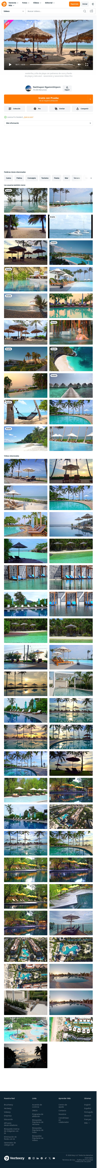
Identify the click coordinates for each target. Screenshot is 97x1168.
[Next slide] (87, 177)
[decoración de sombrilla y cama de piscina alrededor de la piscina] (71, 789)
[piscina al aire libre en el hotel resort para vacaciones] (25, 278)
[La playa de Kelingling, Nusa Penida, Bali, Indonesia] (71, 358)
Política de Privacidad (83, 1160)
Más (10, 5)
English (85, 1103)
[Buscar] (84, 11)
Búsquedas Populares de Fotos (37, 1129)
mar (66, 177)
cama (8, 177)
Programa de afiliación (36, 1114)
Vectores (12, 3)
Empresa (7, 1114)
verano (77, 177)
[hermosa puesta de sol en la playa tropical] (25, 304)
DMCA (34, 1109)
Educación (8, 1118)
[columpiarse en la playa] (25, 411)
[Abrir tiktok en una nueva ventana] (46, 1158)
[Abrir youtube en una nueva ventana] (54, 1158)
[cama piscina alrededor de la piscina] (71, 550)
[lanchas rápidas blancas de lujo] (70, 225)
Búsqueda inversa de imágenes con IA (11, 1129)
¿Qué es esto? (28, 117)
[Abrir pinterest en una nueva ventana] (42, 1158)
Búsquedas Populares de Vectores (37, 1121)
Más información (12, 122)
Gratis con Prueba (48, 99)
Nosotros (61, 1113)
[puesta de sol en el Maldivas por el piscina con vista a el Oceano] (25, 1055)
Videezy (7, 1111)
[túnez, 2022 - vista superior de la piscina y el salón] (71, 251)
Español (85, 1107)
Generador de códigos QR (10, 1142)
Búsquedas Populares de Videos (37, 1137)
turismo (44, 177)
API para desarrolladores (10, 1123)
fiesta (56, 177)
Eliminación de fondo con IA (10, 1136)
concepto (32, 177)
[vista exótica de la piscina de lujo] (71, 1001)
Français (85, 1118)
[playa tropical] (25, 437)
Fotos (24, 3)
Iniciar (84, 4)
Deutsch (85, 1114)
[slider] (51, 64)
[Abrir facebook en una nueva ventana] (30, 1158)
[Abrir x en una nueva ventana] (50, 1158)
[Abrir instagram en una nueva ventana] (34, 1158)
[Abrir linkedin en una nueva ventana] (38, 1158)
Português (86, 1111)
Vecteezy (7, 1107)
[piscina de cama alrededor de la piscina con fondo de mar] (25, 550)
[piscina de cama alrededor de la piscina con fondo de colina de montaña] (25, 709)
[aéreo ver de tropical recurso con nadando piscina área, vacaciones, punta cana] (25, 948)
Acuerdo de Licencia (36, 1104)
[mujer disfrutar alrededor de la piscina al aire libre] (71, 331)
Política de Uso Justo (81, 1162)
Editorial (48, 3)
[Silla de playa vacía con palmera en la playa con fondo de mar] (25, 251)
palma (19, 177)
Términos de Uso (84, 1158)
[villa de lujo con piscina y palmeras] (71, 975)
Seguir (67, 90)
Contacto (61, 1109)
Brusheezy (8, 1103)
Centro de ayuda (61, 1104)
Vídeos (36, 3)
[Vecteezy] (4, 4)
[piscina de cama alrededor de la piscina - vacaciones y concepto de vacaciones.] (25, 576)
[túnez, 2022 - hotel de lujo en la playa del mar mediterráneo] (25, 358)
